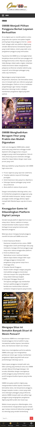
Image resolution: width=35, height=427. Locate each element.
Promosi (24, 425)
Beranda (3, 425)
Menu (7, 15)
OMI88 (29, 42)
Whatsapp (10, 425)
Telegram (31, 425)
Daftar (17, 425)
